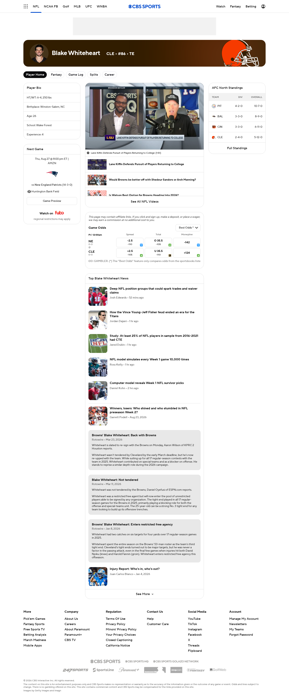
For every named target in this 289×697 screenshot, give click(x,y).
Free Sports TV (34, 629)
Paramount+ (73, 635)
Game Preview (52, 201)
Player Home (35, 75)
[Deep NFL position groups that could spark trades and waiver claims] (97, 296)
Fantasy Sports (33, 624)
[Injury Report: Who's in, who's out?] (97, 576)
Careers (70, 624)
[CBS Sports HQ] (136, 661)
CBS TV (70, 640)
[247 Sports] (75, 669)
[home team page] (52, 174)
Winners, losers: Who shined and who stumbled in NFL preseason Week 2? (149, 410)
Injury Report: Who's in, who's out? (135, 569)
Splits (94, 75)
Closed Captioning (119, 636)
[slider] (144, 138)
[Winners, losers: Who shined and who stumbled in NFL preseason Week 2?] (97, 416)
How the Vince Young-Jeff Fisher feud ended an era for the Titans (152, 314)
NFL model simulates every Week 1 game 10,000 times (149, 359)
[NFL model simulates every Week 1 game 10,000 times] (97, 367)
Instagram (195, 629)
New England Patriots (48, 185)
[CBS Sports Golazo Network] (176, 661)
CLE (220, 137)
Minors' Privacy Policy (121, 629)
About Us (71, 619)
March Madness (34, 640)
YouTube (194, 619)
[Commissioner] (155, 668)
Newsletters (238, 624)
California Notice (118, 642)
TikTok (192, 624)
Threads (193, 645)
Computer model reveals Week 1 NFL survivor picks (147, 383)
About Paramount (77, 629)
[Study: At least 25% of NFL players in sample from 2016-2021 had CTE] (97, 343)
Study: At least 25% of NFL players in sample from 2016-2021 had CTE (154, 338)
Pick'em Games (34, 619)
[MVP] (176, 668)
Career (109, 75)
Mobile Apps (32, 645)
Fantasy (56, 75)
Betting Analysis (34, 635)
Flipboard (195, 651)
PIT (219, 106)
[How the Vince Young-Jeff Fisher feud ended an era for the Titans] (97, 319)
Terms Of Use (115, 619)
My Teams (236, 629)
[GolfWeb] (218, 670)
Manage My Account (244, 619)
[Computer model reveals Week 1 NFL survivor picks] (97, 390)
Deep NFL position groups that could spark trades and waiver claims (153, 290)
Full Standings (237, 148)
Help (150, 619)
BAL (220, 116)
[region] (144, 116)
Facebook (195, 635)
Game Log (75, 75)
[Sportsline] (103, 669)
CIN (219, 127)
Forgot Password (241, 635)
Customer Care (158, 624)
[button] (25, 6)
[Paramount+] (129, 669)
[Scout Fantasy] (196, 670)
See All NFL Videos (144, 202)
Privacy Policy (115, 624)
